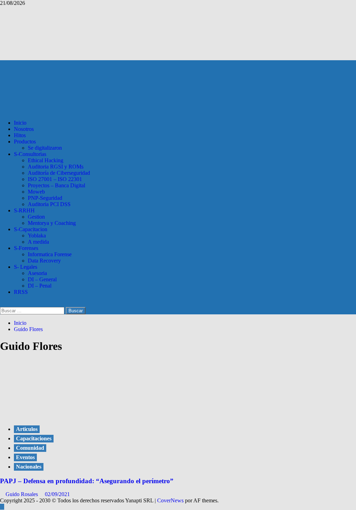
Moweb (36, 192)
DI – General (42, 279)
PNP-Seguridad (45, 198)
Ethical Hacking (45, 160)
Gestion (36, 217)
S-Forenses (26, 248)
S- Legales (25, 267)
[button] (2, 304)
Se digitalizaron (45, 148)
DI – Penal (39, 286)
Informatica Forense (50, 254)
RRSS (21, 292)
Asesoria (37, 273)
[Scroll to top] (2, 507)
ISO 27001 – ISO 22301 (55, 179)
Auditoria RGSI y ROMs (55, 167)
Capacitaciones (33, 438)
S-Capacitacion (30, 229)
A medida (38, 242)
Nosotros (24, 129)
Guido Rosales (22, 494)
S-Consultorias (30, 154)
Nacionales (28, 467)
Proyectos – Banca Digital (56, 185)
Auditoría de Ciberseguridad (59, 173)
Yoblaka (37, 235)
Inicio (20, 123)
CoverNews (170, 500)
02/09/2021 (57, 494)
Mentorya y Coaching (52, 223)
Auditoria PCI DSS (49, 204)
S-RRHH (24, 210)
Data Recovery (44, 261)
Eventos (25, 457)
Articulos (27, 429)
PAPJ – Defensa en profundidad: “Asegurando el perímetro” (86, 481)
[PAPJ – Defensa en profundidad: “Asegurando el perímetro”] (52, 415)
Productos (25, 141)
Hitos (20, 135)
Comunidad (30, 448)
